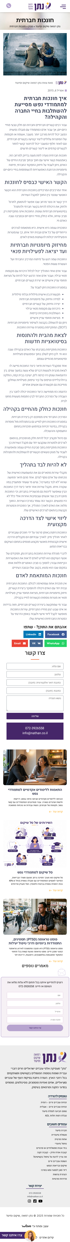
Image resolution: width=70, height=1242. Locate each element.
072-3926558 (34, 728)
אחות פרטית (61, 1139)
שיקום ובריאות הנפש (57, 1165)
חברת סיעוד (61, 1130)
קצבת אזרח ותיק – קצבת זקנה (52, 1152)
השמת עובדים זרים (57, 1161)
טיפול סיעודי (61, 1143)
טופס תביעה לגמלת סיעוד (54, 1111)
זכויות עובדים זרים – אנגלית (53, 1106)
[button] (63, 6)
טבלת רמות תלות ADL (56, 1115)
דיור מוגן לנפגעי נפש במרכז (54, 1169)
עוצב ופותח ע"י (39, 1226)
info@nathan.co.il (35, 733)
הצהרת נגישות (60, 1174)
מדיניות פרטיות (59, 1178)
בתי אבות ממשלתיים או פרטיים (51, 1147)
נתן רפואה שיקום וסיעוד (47, 26)
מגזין (30, 26)
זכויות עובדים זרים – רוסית (54, 1102)
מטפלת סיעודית (59, 1134)
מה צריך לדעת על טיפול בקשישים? (50, 1156)
